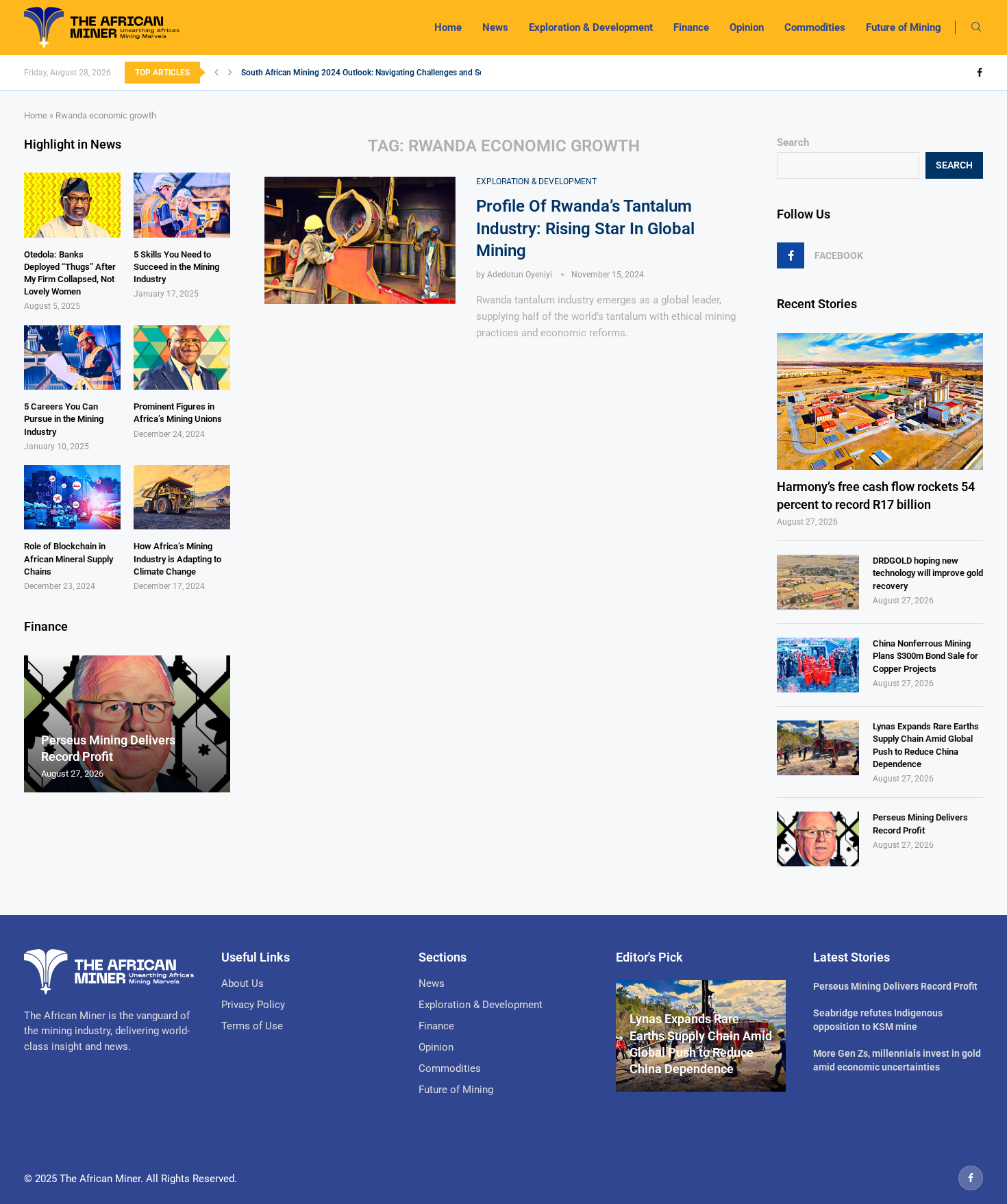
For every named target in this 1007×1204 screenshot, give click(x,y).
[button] (216, 73)
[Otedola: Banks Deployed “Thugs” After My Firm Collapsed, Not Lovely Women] (72, 205)
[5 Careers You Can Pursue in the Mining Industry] (72, 357)
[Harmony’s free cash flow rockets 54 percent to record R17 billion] (880, 402)
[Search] (976, 27)
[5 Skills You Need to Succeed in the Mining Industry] (182, 205)
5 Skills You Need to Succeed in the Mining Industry (176, 266)
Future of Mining (903, 27)
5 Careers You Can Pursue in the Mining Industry (63, 418)
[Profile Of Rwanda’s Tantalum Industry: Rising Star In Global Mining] (360, 240)
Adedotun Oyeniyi (519, 274)
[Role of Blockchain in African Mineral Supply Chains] (72, 497)
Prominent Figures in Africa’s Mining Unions (178, 412)
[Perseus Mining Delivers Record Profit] (818, 839)
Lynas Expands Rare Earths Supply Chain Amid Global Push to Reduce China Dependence (926, 745)
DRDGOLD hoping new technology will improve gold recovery (928, 572)
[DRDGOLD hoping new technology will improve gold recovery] (818, 582)
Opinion (747, 27)
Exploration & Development (591, 27)
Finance (691, 27)
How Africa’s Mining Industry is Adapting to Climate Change (177, 558)
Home (448, 27)
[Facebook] (979, 72)
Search (793, 142)
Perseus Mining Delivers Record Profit (920, 823)
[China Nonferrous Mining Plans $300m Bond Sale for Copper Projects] (818, 665)
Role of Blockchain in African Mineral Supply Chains (68, 558)
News (495, 27)
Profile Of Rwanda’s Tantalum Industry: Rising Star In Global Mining (585, 228)
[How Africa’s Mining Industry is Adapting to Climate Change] (182, 497)
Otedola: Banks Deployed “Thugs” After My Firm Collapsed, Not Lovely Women (70, 273)
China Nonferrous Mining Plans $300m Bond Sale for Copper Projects (925, 655)
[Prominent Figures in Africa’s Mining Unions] (182, 357)
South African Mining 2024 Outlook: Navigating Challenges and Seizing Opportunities (397, 72)
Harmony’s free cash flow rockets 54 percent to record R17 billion (876, 495)
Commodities (814, 27)
